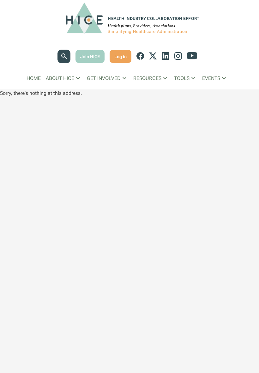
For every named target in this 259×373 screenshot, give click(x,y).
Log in (120, 56)
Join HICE (90, 56)
